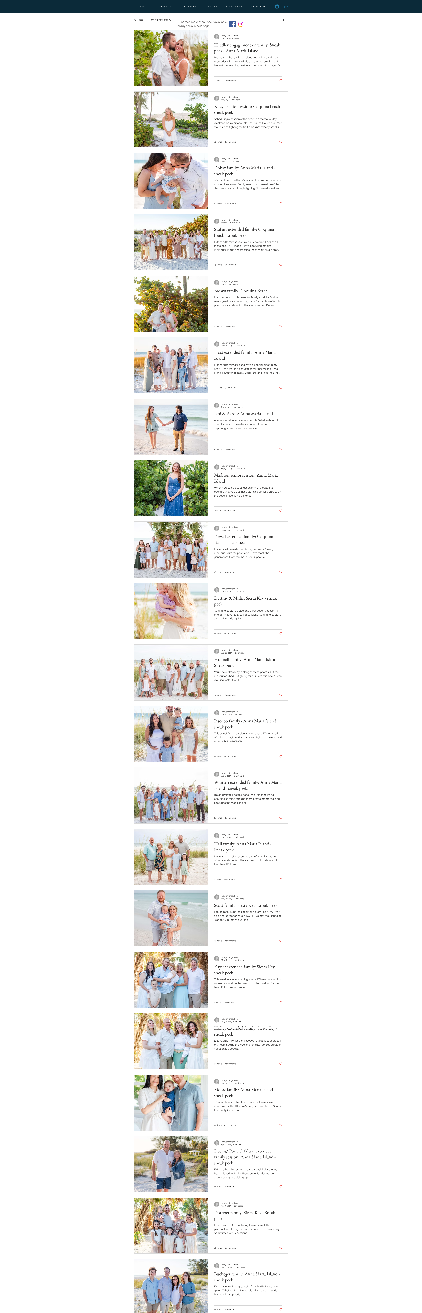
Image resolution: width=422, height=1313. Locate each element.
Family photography (160, 19)
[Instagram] (241, 24)
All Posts (138, 19)
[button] (284, 20)
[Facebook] (232, 24)
